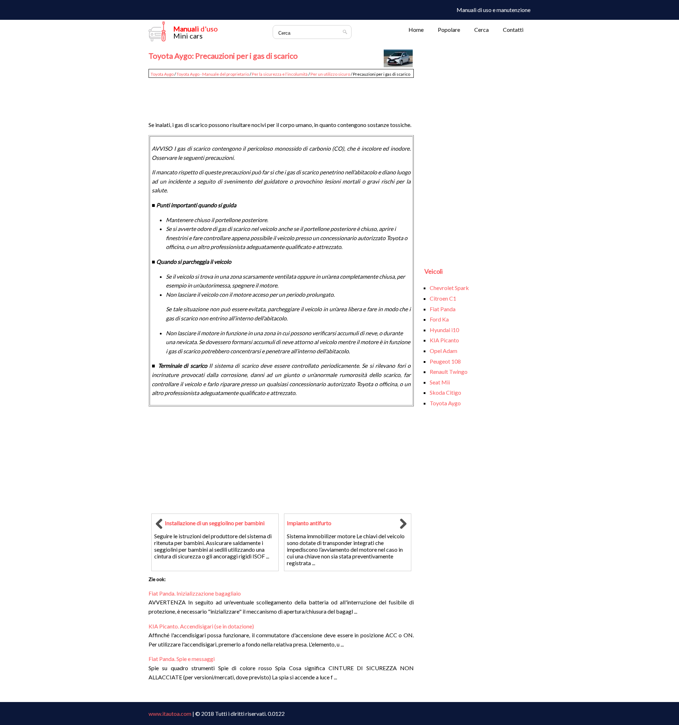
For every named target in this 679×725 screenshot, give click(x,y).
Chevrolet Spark (449, 287)
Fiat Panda (442, 309)
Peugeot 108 (445, 361)
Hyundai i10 (444, 329)
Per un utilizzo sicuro (330, 74)
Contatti (513, 29)
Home (416, 29)
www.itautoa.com (170, 713)
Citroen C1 (443, 298)
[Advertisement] (281, 96)
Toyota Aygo (162, 74)
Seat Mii (440, 382)
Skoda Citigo (445, 392)
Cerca (481, 29)
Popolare (449, 29)
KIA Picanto (444, 340)
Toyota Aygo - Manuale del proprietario (212, 74)
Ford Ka (439, 319)
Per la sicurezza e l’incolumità (280, 74)
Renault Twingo (449, 371)
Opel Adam (443, 350)
